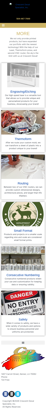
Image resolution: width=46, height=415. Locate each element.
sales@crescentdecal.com (13, 383)
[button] (23, 343)
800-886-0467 (17, 380)
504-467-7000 (23, 18)
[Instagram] (12, 394)
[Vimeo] (18, 394)
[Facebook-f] (5, 394)
